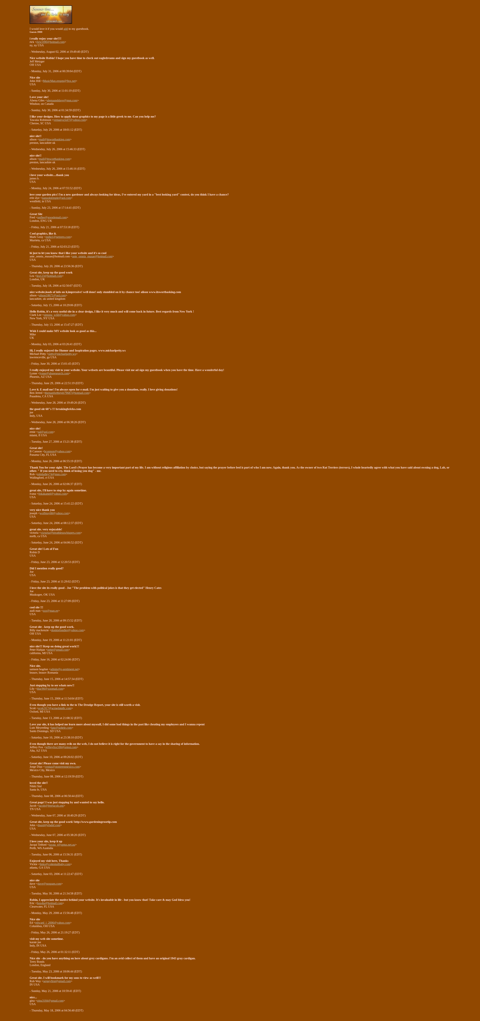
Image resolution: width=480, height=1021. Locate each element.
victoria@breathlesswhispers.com (60, 532)
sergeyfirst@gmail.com (57, 981)
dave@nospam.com (49, 883)
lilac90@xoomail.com (50, 688)
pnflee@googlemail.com (52, 217)
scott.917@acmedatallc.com (54, 708)
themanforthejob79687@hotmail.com (67, 392)
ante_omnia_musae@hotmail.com (92, 256)
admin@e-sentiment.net (64, 669)
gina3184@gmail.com (50, 1000)
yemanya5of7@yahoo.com (70, 119)
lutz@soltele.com (61, 727)
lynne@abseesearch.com (54, 373)
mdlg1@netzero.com (58, 236)
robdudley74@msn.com (51, 474)
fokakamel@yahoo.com (52, 493)
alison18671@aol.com (52, 295)
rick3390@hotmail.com (50, 41)
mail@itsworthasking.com (54, 139)
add (66, 28)
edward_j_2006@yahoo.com (52, 922)
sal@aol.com (45, 431)
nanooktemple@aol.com (56, 197)
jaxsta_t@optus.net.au (62, 844)
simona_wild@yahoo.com (59, 314)
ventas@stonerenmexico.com (62, 766)
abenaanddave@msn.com (62, 100)
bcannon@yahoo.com (57, 451)
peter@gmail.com (57, 649)
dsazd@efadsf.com (49, 825)
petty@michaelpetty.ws (62, 353)
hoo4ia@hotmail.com (49, 903)
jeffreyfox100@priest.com (61, 747)
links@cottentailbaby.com (55, 864)
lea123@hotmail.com (49, 275)
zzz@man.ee (50, 610)
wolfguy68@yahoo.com (54, 513)
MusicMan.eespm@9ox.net (59, 80)
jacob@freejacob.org (51, 805)
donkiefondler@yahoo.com (67, 630)
